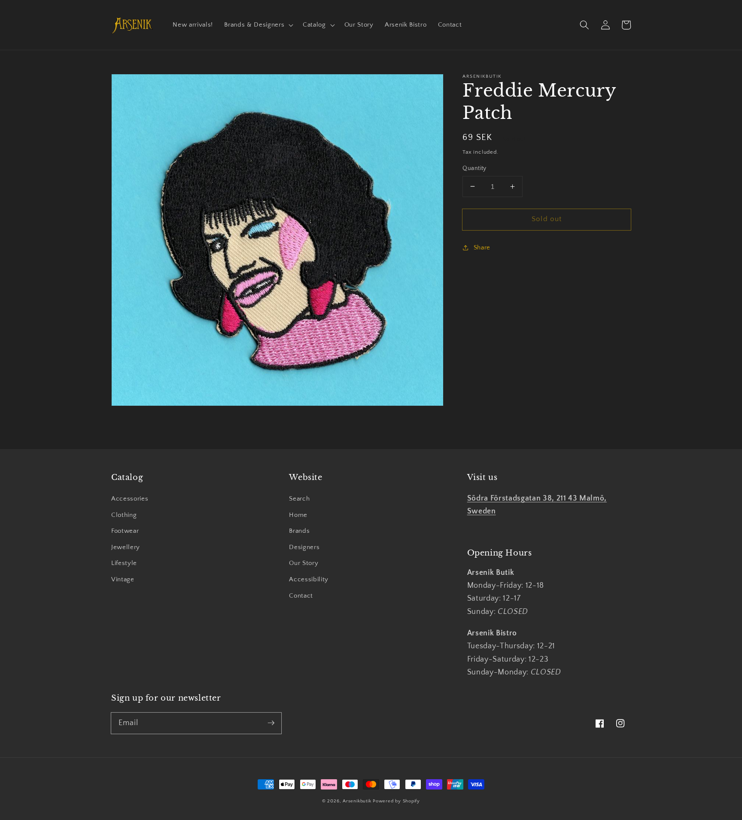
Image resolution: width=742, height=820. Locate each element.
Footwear (125, 531)
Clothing (124, 515)
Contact (301, 595)
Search (299, 498)
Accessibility (308, 579)
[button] (258, 25)
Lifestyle (124, 563)
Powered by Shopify (396, 801)
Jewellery (125, 547)
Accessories (129, 498)
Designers (304, 547)
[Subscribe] (271, 723)
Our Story (303, 563)
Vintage (122, 579)
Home (298, 515)
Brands (299, 531)
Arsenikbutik (357, 801)
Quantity (474, 168)
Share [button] (482, 247)
